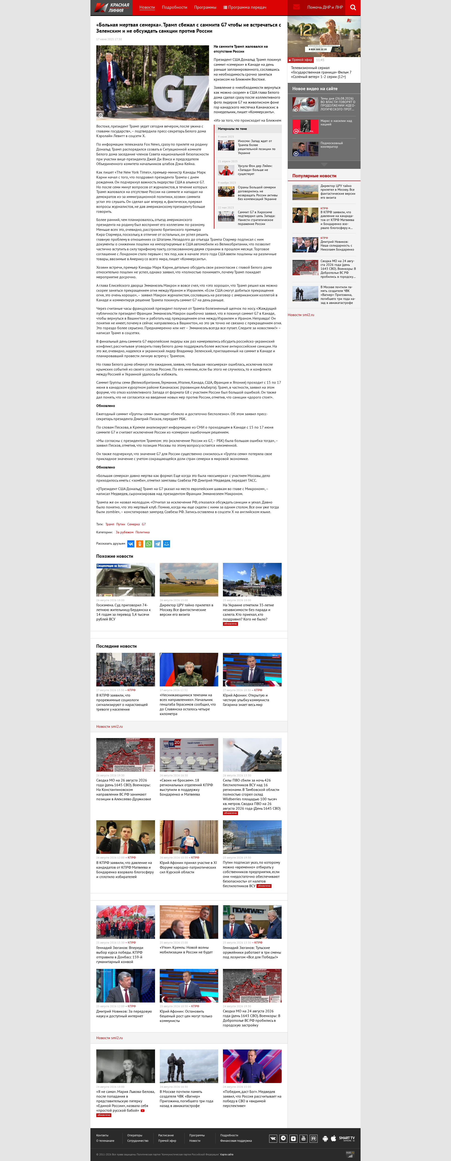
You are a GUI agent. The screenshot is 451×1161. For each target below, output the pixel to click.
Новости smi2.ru (109, 726)
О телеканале (105, 1140)
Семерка (133, 524)
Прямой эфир (167, 1140)
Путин (120, 524)
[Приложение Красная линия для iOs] (333, 1139)
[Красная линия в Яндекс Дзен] (293, 1139)
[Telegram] (157, 543)
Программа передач (247, 7)
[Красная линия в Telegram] (283, 1139)
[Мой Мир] (166, 543)
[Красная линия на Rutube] (314, 1139)
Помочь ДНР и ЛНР (325, 7)
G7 (143, 524)
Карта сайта (226, 1154)
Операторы (134, 1135)
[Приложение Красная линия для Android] (325, 1139)
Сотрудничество (137, 1140)
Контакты (102, 1135)
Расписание (166, 1135)
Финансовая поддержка (236, 1140)
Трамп (109, 524)
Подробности (174, 7)
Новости (147, 7)
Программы (205, 7)
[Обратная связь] (296, 7)
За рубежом (124, 532)
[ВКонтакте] (130, 543)
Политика (143, 532)
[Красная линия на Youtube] (303, 1139)
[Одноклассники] (139, 543)
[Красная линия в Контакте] (273, 1139)
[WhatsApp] (148, 543)
